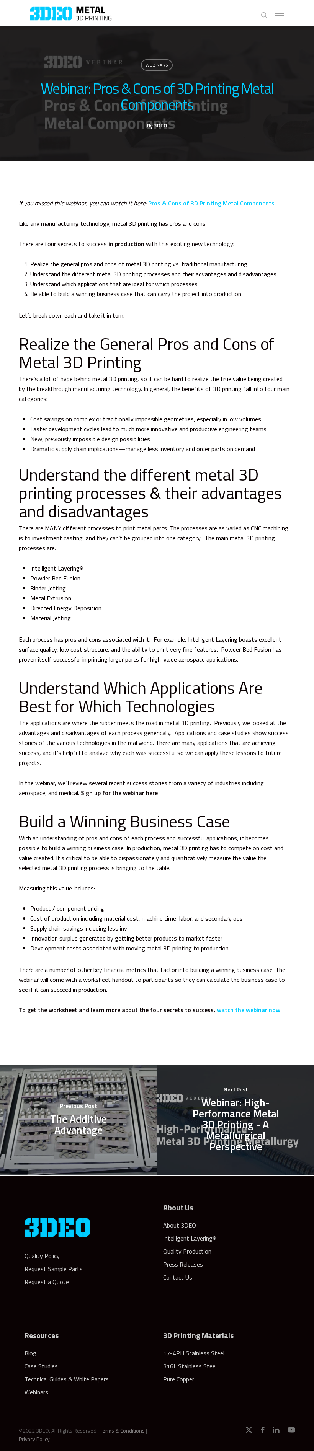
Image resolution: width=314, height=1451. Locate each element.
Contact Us (177, 1277)
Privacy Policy (34, 1439)
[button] (279, 15)
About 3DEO (179, 1225)
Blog (30, 1353)
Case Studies (41, 1366)
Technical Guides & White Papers (67, 1379)
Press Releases (183, 1264)
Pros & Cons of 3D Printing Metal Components (211, 203)
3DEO (160, 125)
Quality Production (187, 1251)
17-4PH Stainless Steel (193, 1353)
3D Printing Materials (198, 1335)
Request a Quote (47, 1281)
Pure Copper (178, 1379)
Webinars (157, 64)
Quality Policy (42, 1255)
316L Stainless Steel (190, 1366)
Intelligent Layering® (189, 1238)
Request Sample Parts (54, 1268)
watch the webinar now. (249, 1009)
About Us (178, 1207)
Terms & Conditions (122, 1431)
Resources (42, 1335)
